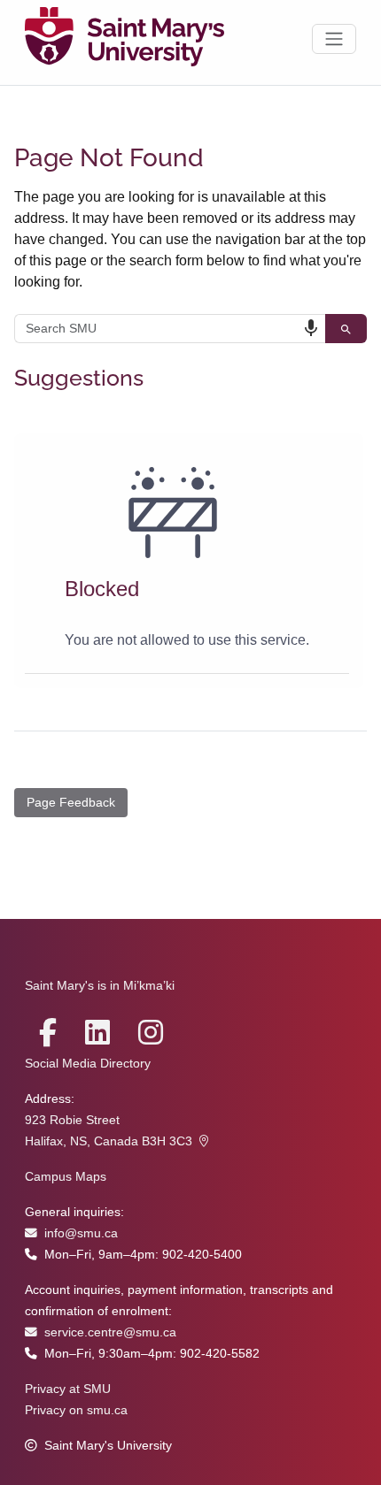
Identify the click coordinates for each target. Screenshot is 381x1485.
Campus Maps (65, 1176)
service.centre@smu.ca (110, 1332)
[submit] (346, 328)
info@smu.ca (81, 1233)
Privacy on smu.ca (76, 1410)
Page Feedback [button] (71, 802)
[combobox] (169, 328)
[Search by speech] (311, 328)
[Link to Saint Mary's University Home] (124, 39)
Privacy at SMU (68, 1389)
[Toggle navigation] (334, 39)
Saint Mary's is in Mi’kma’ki (100, 985)
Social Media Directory (88, 1063)
